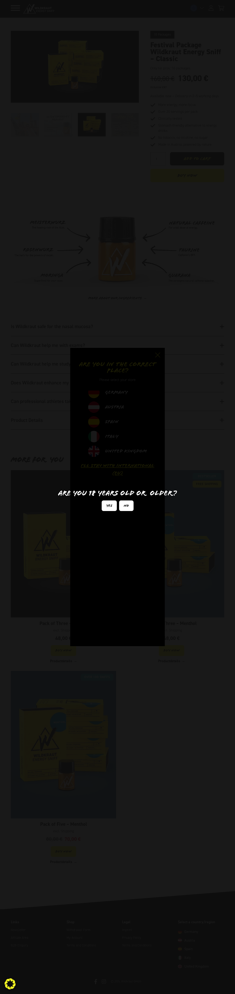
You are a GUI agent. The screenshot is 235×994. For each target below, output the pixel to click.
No (126, 505)
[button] (10, 984)
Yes (109, 505)
